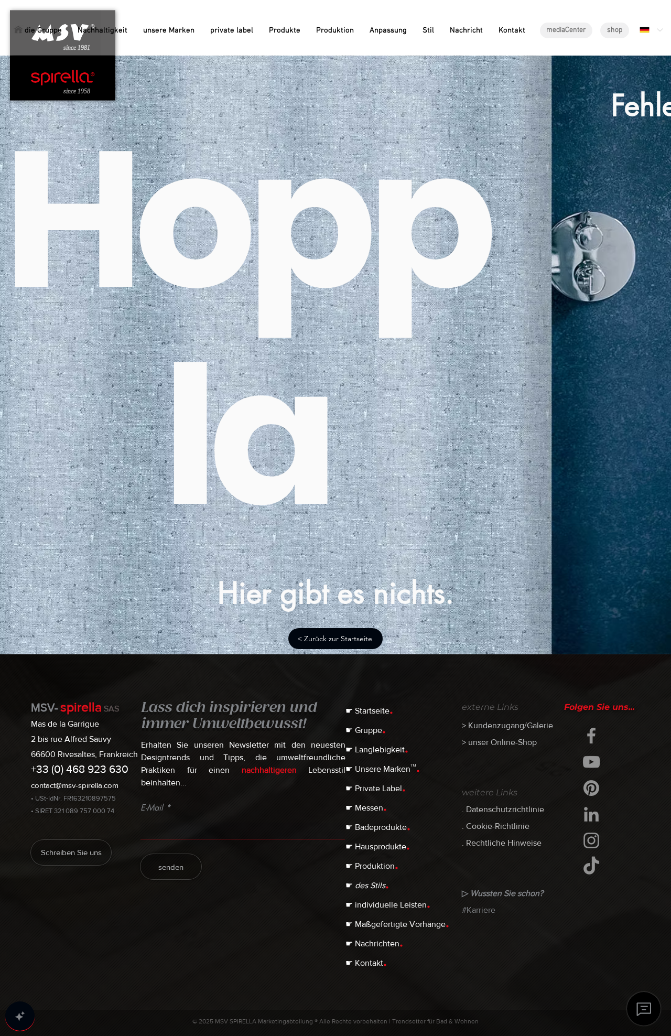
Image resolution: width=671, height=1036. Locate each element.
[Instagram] (591, 840)
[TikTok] (591, 866)
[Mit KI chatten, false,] (20, 1016)
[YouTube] (591, 761)
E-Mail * (155, 808)
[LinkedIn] (591, 814)
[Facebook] (591, 735)
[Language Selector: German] (650, 29)
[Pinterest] (591, 788)
